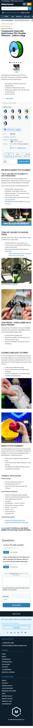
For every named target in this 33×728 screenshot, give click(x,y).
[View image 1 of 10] (10, 62)
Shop (4, 654)
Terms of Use (7, 701)
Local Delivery (7, 688)
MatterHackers (6, 29)
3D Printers (27, 16)
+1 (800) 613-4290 (8, 643)
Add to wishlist (9, 98)
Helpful (6, 552)
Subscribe (16, 627)
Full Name (6, 596)
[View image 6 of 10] (21, 62)
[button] (16, 12)
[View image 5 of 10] (19, 62)
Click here (5, 528)
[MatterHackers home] (7, 4)
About (4, 680)
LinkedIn (18, 632)
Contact (5, 683)
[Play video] (16, 67)
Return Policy (7, 696)
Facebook (7, 632)
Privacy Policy (7, 698)
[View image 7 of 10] (23, 62)
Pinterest (21, 632)
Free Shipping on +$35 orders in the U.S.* (12, 1)
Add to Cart (24, 161)
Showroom (6, 659)
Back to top (16, 614)
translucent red (16, 253)
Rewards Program (9, 691)
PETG (9, 203)
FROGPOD (14, 284)
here (26, 243)
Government (6, 669)
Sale (13, 16)
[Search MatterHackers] (30, 8)
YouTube (25, 632)
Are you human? (16, 589)
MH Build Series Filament (8, 24)
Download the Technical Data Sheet (15, 520)
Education (6, 664)
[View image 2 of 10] (12, 62)
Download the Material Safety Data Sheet (16, 522)
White (10, 253)
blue (23, 253)
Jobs (3, 693)
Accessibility (6, 704)
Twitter (11, 632)
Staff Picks (19, 16)
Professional (7, 662)
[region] (16, 49)
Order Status (7, 686)
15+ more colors (19, 255)
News (4, 656)
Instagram (14, 632)
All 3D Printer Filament (7, 20)
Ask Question (16, 605)
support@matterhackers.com (14, 645)
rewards (18, 129)
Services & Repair (8, 672)
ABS (28, 201)
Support (5, 667)
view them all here (10, 199)
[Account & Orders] (24, 4)
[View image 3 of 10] (14, 62)
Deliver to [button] (19, 148)
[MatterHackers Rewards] (5, 130)
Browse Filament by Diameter (22, 20)
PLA (25, 201)
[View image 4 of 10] (16, 62)
